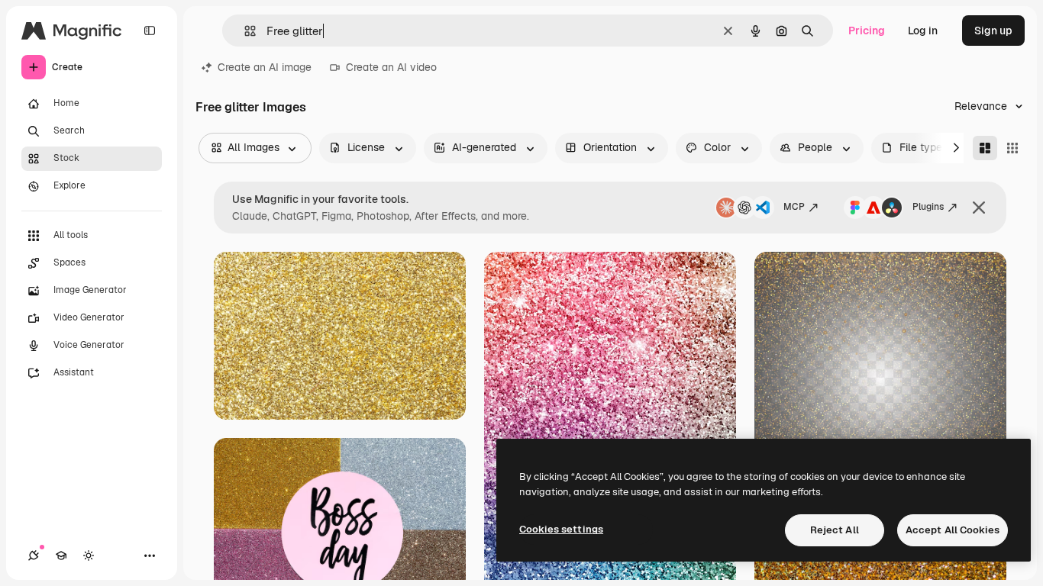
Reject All (834, 529)
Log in (923, 30)
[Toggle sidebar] (149, 30)
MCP (794, 207)
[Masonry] (985, 148)
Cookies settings (561, 529)
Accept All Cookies (952, 529)
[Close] (979, 207)
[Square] (1012, 148)
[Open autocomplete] (244, 31)
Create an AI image (265, 67)
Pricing (866, 30)
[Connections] (33, 555)
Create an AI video (391, 67)
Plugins (928, 207)
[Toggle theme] (88, 555)
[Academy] (61, 555)
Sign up (993, 30)
